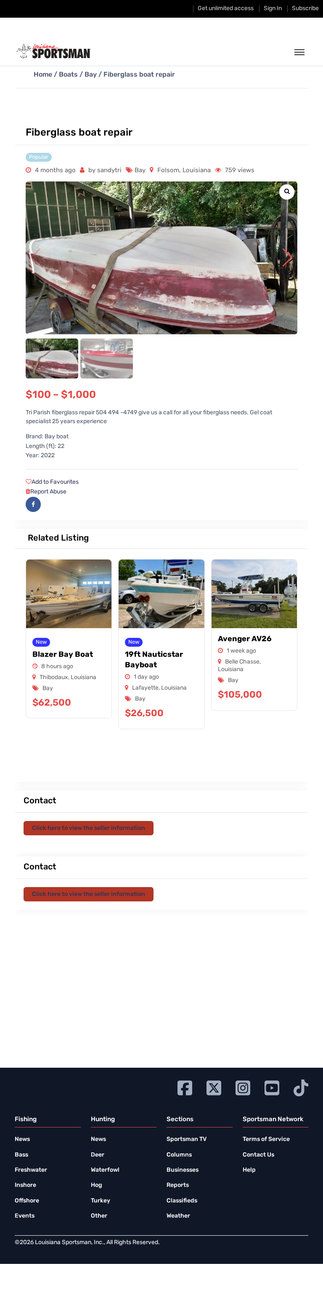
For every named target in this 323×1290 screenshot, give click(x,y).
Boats (68, 75)
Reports (178, 1185)
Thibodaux (54, 677)
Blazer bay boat (62, 655)
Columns (179, 1155)
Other (99, 1216)
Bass (21, 1155)
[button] (287, 257)
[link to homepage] (53, 51)
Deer (97, 1155)
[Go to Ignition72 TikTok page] (301, 1086)
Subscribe (305, 8)
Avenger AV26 (245, 639)
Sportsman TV (187, 1139)
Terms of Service (266, 1139)
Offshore (27, 1201)
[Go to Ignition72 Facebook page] (184, 1086)
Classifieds (182, 1201)
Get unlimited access (226, 8)
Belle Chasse (242, 662)
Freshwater (31, 1170)
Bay (91, 75)
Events (24, 1216)
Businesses (183, 1170)
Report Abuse (48, 492)
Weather (178, 1216)
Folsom (168, 171)
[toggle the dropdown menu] (299, 52)
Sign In (273, 8)
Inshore (25, 1185)
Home (43, 75)
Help (249, 1170)
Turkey (100, 1201)
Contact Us (258, 1155)
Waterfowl (105, 1170)
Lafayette (145, 688)
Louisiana (197, 171)
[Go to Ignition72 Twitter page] (214, 1086)
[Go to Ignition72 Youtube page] (272, 1086)
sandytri (109, 171)
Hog (96, 1185)
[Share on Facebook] (33, 504)
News (22, 1139)
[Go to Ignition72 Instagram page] (243, 1086)
